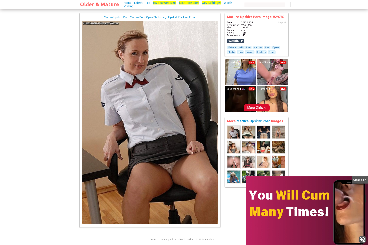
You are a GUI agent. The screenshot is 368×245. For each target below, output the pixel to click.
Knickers (261, 52)
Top (147, 2)
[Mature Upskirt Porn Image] (234, 138)
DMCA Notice (185, 239)
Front (272, 52)
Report (282, 22)
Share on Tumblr (235, 41)
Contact (154, 239)
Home (127, 2)
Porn (267, 47)
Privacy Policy (168, 239)
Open (275, 47)
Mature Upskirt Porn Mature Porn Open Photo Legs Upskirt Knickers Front (150, 17)
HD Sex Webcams (164, 2)
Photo (231, 52)
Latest (138, 2)
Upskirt (250, 52)
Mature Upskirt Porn (239, 47)
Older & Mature (99, 4)
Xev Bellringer (211, 2)
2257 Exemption (205, 239)
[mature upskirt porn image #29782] (150, 223)
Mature (257, 47)
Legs (240, 52)
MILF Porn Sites (189, 2)
